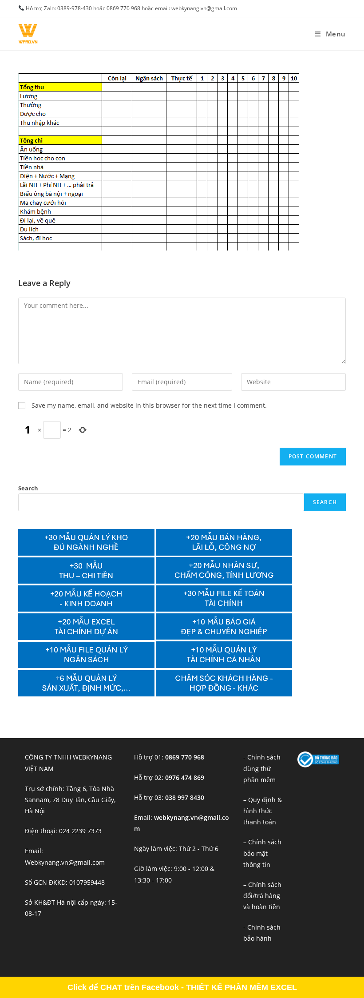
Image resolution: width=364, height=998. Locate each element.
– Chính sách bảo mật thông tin (262, 853)
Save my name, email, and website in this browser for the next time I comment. (149, 405)
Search (28, 488)
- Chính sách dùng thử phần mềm (262, 768)
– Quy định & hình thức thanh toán (262, 810)
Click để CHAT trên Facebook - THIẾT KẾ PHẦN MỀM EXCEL (182, 987)
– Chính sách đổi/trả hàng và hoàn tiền (262, 895)
